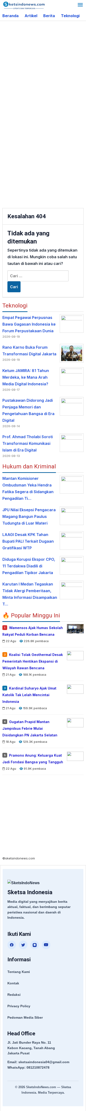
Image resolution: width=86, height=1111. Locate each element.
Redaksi (14, 995)
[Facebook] (11, 945)
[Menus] (80, 5)
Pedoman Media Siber (25, 1017)
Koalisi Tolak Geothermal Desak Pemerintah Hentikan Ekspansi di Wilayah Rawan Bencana (32, 661)
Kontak (13, 983)
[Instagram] (34, 945)
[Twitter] (23, 945)
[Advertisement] (43, 68)
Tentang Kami (18, 972)
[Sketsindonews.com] (23, 5)
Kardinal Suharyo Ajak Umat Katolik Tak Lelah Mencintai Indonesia (29, 694)
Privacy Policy (18, 1006)
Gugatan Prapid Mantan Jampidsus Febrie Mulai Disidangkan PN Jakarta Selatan (29, 728)
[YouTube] (46, 945)
